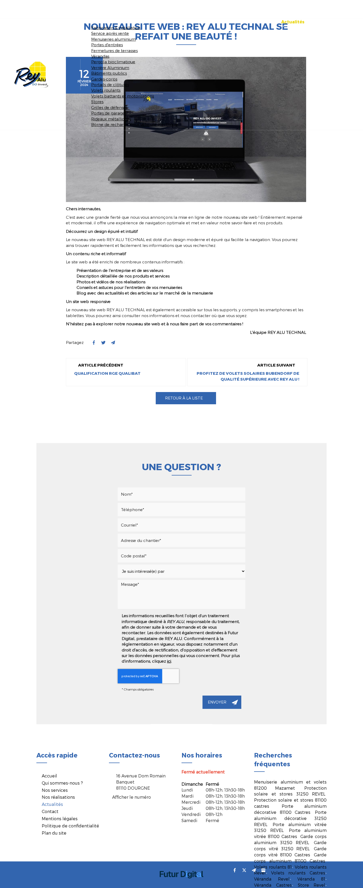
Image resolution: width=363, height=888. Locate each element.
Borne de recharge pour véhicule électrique (134, 124)
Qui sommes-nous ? (163, 21)
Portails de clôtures (110, 84)
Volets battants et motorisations (122, 96)
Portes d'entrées (107, 44)
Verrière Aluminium (110, 67)
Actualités (293, 21)
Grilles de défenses (109, 107)
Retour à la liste (183, 398)
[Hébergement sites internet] (181, 883)
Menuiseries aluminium (113, 39)
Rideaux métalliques (111, 118)
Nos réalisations (252, 21)
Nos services (210, 21)
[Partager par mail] (113, 342)
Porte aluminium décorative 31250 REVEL (290, 818)
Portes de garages (108, 113)
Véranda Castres (273, 884)
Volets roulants (105, 90)
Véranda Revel (271, 878)
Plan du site (54, 832)
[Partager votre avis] (263, 870)
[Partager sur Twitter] (244, 870)
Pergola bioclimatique (113, 61)
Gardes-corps (104, 79)
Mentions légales (60, 818)
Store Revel (312, 884)
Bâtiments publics (109, 73)
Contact (324, 21)
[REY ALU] (31, 73)
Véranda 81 (311, 878)
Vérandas (100, 56)
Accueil (121, 21)
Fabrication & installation (115, 27)
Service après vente (110, 33)
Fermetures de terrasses (114, 50)
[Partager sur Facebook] (234, 870)
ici (169, 661)
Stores (97, 101)
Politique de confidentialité (70, 825)
